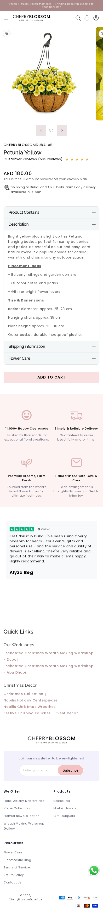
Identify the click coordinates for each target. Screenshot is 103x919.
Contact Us (13, 882)
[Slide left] (41, 130)
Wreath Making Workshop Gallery (24, 826)
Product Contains (24, 212)
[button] (6, 18)
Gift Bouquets (64, 816)
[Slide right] (62, 130)
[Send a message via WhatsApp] (94, 870)
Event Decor (67, 713)
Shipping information (27, 346)
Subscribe (70, 770)
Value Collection (17, 808)
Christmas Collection (23, 693)
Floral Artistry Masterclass (24, 801)
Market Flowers (64, 808)
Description (19, 224)
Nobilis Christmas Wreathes (30, 706)
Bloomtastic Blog (17, 860)
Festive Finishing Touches (27, 713)
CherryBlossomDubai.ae (25, 899)
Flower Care (19, 358)
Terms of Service (17, 867)
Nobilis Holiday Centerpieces (31, 700)
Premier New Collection (22, 816)
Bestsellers (61, 801)
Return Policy (14, 875)
